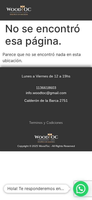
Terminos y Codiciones (46, 123)
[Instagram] (35, 112)
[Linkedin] (56, 112)
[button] (84, 10)
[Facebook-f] (46, 112)
